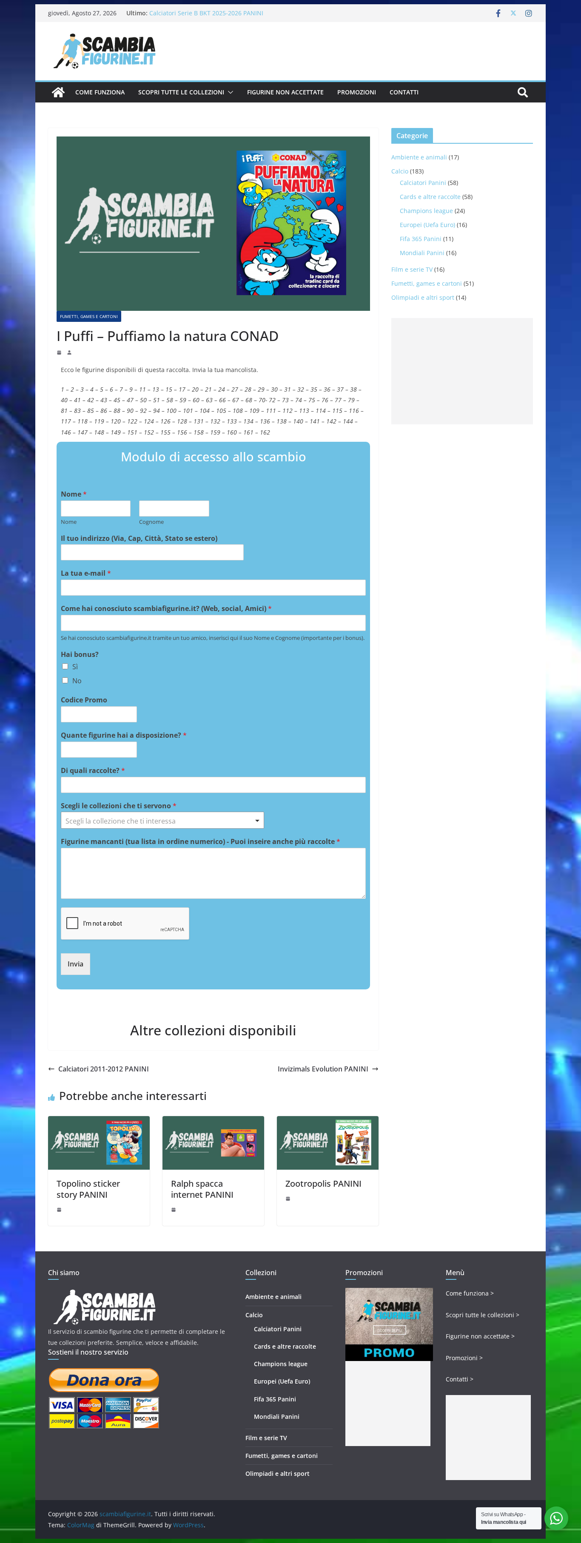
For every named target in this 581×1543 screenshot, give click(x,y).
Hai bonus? (80, 654)
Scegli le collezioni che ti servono (119, 805)
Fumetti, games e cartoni (89, 316)
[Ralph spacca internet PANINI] (213, 1122)
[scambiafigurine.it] (58, 92)
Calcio (399, 171)
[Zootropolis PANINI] (328, 1122)
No (77, 680)
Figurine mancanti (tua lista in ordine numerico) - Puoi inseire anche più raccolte (200, 841)
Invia (75, 964)
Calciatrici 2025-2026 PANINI (189, 13)
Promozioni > (464, 1358)
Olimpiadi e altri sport (422, 297)
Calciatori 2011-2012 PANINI (103, 1069)
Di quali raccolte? (93, 770)
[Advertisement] (462, 371)
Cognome (151, 522)
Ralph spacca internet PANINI (202, 1189)
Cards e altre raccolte (430, 197)
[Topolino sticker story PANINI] (99, 1122)
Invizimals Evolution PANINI (323, 1069)
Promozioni (356, 92)
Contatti (404, 92)
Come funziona (100, 92)
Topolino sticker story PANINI (88, 1189)
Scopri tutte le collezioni (181, 92)
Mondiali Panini (422, 253)
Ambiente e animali (419, 157)
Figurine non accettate (285, 92)
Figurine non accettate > (480, 1336)
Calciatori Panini (423, 183)
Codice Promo (84, 700)
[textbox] (158, 821)
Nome (74, 494)
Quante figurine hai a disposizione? (124, 735)
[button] (229, 92)
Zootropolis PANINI (323, 1183)
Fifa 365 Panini (420, 239)
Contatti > (459, 1379)
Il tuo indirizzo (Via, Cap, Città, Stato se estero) (139, 538)
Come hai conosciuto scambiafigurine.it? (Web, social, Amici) (166, 608)
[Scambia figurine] (104, 1293)
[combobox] (162, 820)
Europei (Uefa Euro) (427, 225)
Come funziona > (470, 1293)
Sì (75, 666)
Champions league (426, 211)
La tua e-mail (86, 573)
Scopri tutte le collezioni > (482, 1315)
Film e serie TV (412, 269)
